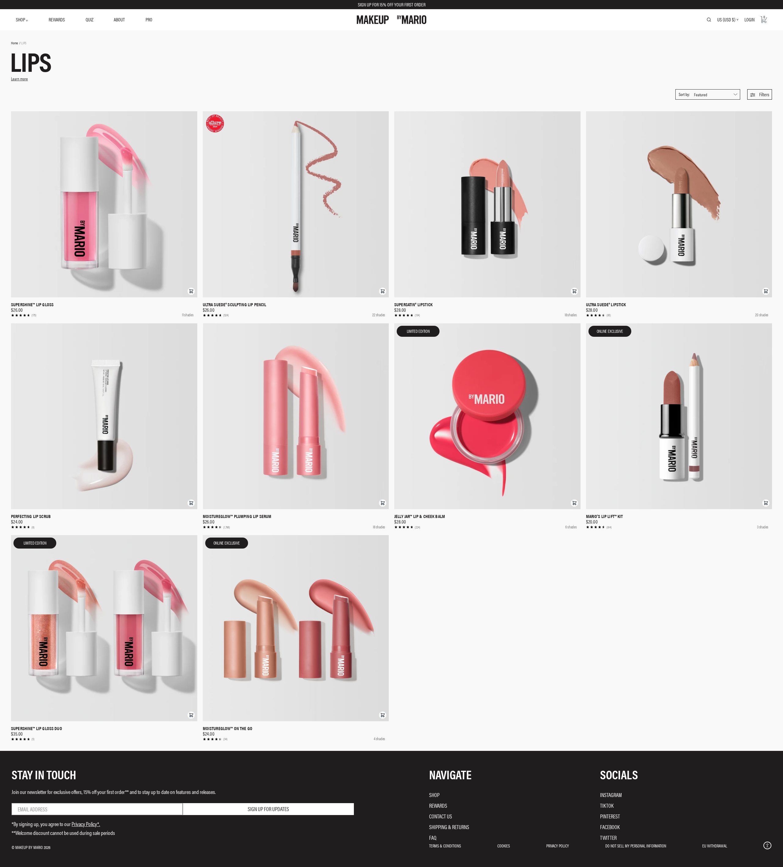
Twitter (608, 837)
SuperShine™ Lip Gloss (32, 304)
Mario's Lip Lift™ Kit (604, 516)
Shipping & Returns (449, 827)
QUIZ (89, 19)
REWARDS (57, 19)
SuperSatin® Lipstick (413, 304)
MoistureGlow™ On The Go (227, 728)
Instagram (611, 795)
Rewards (438, 805)
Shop (434, 795)
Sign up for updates (268, 809)
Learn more (19, 78)
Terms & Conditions (445, 845)
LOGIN (749, 19)
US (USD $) (726, 19)
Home (14, 43)
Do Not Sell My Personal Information (635, 845)
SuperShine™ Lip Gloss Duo (36, 728)
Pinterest (610, 816)
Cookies (503, 845)
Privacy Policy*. (86, 824)
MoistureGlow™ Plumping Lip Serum (237, 516)
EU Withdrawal (714, 845)
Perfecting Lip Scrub (31, 516)
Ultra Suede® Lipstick (606, 304)
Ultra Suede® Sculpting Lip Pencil (234, 304)
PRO (149, 19)
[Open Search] (709, 19)
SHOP (21, 19)
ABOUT (119, 19)
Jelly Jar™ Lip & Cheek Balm (419, 516)
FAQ (432, 837)
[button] (759, 94)
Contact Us (440, 816)
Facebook (610, 827)
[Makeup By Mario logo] (391, 19)
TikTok (607, 805)
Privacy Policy (557, 845)
